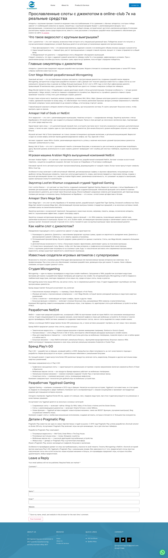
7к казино (45, 33)
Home (53, 5)
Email (31, 499)
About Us (65, 5)
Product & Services (82, 5)
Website (31, 507)
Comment (33, 466)
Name (31, 491)
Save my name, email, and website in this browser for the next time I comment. (59, 514)
